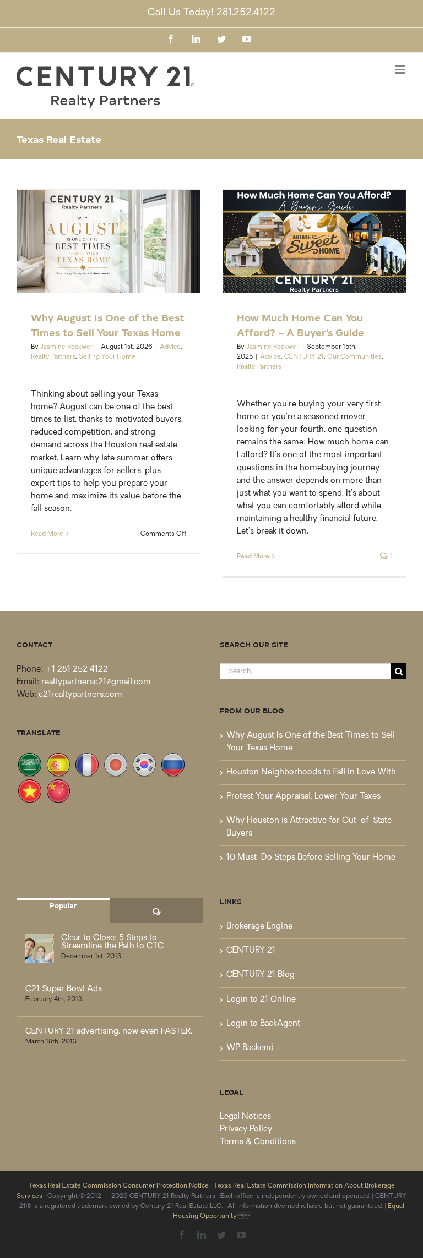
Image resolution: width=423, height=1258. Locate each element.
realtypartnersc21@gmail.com (96, 682)
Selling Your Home (107, 357)
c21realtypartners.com (80, 695)
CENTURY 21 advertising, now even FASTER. (108, 1032)
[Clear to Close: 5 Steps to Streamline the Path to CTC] (39, 948)
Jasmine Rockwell (67, 347)
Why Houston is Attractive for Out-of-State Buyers (309, 827)
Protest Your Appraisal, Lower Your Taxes (303, 797)
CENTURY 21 (304, 357)
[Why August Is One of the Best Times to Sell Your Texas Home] (108, 241)
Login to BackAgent (263, 1024)
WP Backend (250, 1048)
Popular (63, 905)
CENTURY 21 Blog (260, 975)
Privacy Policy (246, 1129)
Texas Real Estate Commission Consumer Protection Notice (119, 1186)
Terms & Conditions (258, 1142)
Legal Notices (245, 1117)
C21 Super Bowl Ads (63, 989)
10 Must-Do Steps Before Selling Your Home (310, 858)
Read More (47, 534)
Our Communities (354, 357)
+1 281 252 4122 (76, 670)
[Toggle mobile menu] (400, 69)
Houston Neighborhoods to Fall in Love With (311, 772)
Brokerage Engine (259, 926)
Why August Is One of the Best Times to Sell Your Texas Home (310, 742)
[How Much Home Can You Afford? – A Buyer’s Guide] (314, 241)
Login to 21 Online (261, 1000)
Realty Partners (53, 357)
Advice (170, 347)
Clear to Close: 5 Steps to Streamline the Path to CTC (112, 942)
